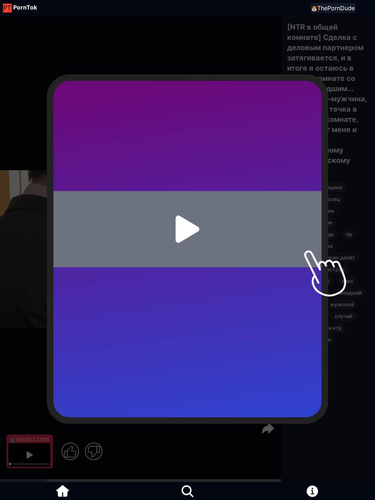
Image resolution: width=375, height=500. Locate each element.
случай (343, 316)
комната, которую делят (323, 257)
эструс (336, 269)
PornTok (25, 7)
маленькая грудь (313, 234)
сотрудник (305, 304)
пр (349, 234)
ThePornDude (336, 8)
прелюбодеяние (312, 222)
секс (347, 281)
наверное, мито (311, 339)
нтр (296, 199)
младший (350, 293)
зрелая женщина (313, 211)
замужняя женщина (317, 187)
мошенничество (312, 246)
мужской (303, 269)
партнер (302, 351)
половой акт (307, 316)
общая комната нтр (317, 328)
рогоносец (326, 199)
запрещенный (309, 293)
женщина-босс (311, 281)
